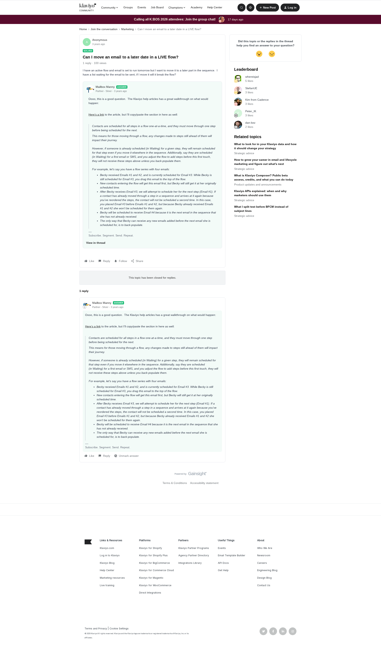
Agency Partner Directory (193, 555)
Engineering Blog (267, 570)
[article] (152, 380)
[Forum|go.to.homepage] (87, 7)
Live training (107, 585)
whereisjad (252, 76)
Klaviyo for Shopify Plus (153, 555)
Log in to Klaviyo (110, 555)
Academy (196, 7)
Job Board (157, 7)
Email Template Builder (231, 555)
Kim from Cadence (257, 99)
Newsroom (263, 555)
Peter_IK (250, 111)
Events (142, 7)
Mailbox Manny (105, 86)
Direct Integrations (150, 592)
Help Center (214, 7)
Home (83, 29)
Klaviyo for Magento (151, 577)
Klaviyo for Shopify (150, 548)
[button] (267, 7)
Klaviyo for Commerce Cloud (156, 570)
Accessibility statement (204, 483)
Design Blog (264, 577)
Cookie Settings (119, 628)
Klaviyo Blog (107, 562)
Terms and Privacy (96, 628)
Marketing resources (112, 577)
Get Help (223, 570)
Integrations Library (190, 562)
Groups (128, 7)
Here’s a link (96, 114)
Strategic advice (244, 153)
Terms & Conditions (175, 483)
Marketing (127, 29)
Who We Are (264, 548)
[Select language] (250, 7)
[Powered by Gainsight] (191, 475)
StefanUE (251, 88)
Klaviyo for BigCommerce (154, 562)
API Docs (223, 562)
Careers (262, 562)
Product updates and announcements (257, 184)
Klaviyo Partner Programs (193, 548)
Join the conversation (104, 29)
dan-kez (250, 122)
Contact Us (263, 585)
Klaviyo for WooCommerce (155, 585)
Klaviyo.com (107, 548)
